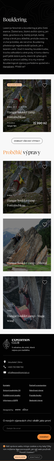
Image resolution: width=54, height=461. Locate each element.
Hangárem (8, 66)
